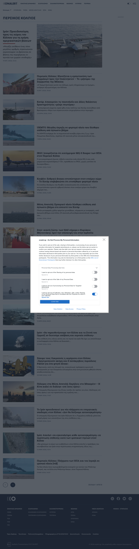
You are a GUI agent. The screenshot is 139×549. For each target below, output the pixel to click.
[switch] (94, 272)
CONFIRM (55, 301)
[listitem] (69, 268)
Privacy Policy (81, 309)
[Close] (105, 240)
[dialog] (69, 274)
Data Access (69, 309)
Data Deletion (58, 309)
